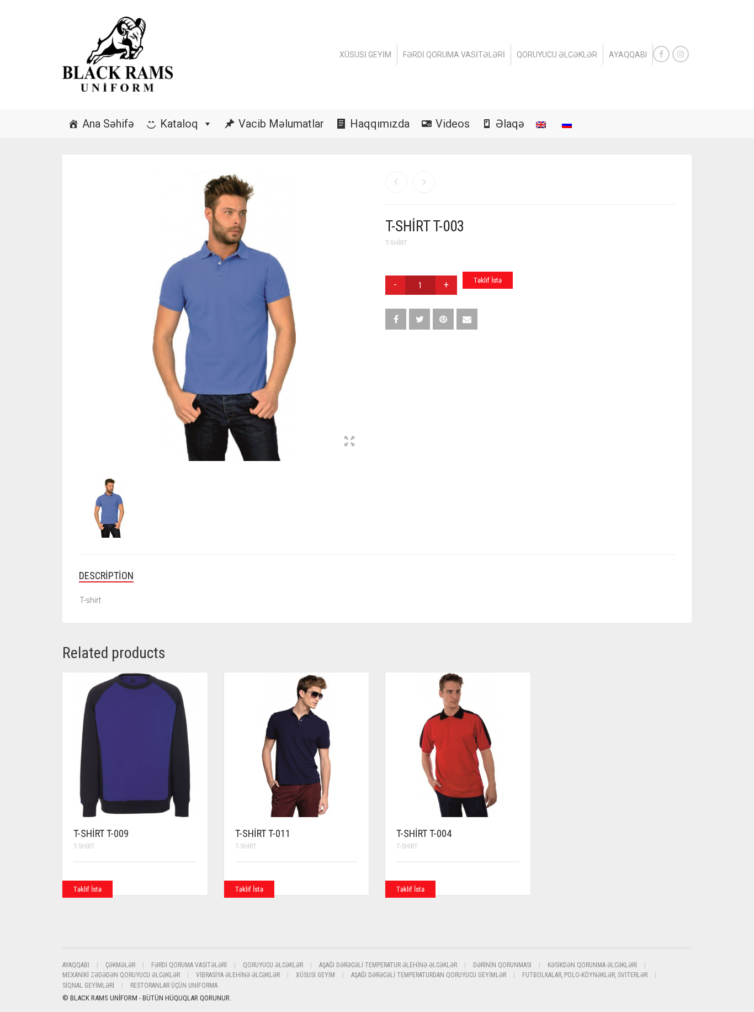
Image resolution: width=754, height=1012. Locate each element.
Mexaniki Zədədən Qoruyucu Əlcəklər (121, 975)
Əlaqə (510, 123)
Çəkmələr (120, 965)
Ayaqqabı (628, 54)
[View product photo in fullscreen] (349, 442)
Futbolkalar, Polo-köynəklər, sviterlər (584, 975)
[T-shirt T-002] (396, 182)
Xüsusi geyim (365, 54)
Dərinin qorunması (502, 965)
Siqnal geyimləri (88, 985)
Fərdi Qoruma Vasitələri (454, 54)
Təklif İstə (488, 280)
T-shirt (396, 243)
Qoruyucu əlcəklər (557, 54)
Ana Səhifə (108, 123)
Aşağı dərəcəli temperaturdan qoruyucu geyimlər (428, 975)
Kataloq (179, 123)
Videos (453, 123)
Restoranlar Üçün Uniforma (173, 985)
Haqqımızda (380, 123)
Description (106, 575)
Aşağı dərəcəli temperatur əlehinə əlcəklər (388, 965)
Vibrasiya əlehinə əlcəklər (238, 975)
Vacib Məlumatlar (281, 123)
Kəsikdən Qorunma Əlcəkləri (592, 965)
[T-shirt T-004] (424, 182)
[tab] (114, 576)
